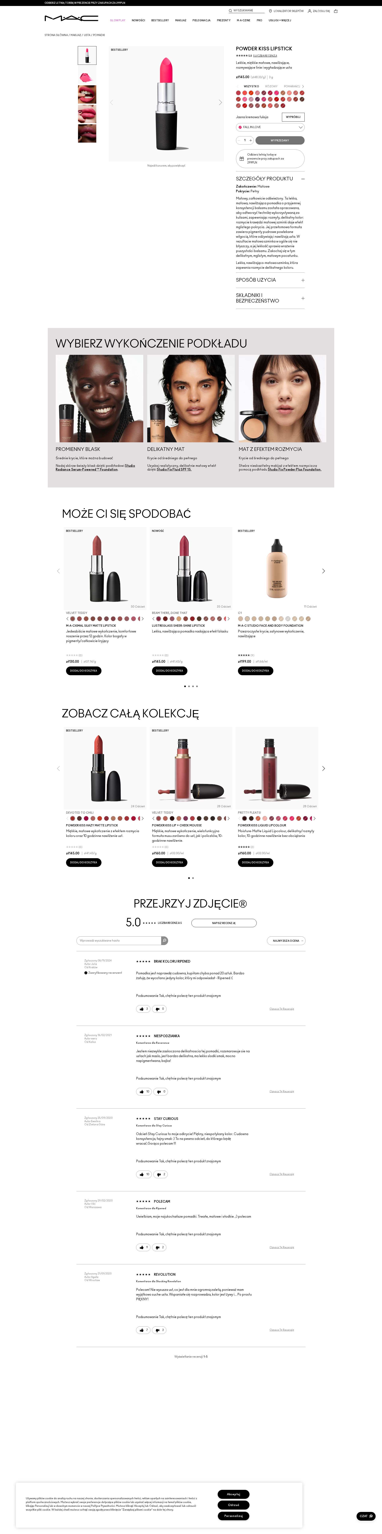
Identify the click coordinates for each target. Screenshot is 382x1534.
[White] (287, 618)
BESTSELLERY (160, 20)
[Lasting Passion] (302, 92)
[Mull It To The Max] (79, 618)
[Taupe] (86, 618)
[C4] (254, 618)
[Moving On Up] (120, 818)
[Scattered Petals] (289, 92)
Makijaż (76, 35)
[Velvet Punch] (263, 99)
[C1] (247, 618)
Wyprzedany (280, 140)
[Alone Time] (219, 618)
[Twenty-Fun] (86, 818)
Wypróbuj (293, 117)
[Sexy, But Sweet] (244, 99)
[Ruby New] (283, 105)
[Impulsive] (283, 92)
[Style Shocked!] (251, 92)
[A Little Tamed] (238, 92)
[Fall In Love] (276, 92)
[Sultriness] (257, 92)
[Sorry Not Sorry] (298, 818)
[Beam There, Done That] (158, 618)
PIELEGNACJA (201, 20)
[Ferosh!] (271, 818)
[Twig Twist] (113, 618)
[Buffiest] (206, 818)
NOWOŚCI (138, 20)
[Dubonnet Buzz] (295, 99)
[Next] (142, 619)
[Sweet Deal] (120, 618)
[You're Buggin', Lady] (244, 105)
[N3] (240, 618)
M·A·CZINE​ (243, 20)
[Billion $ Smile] (291, 818)
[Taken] (219, 818)
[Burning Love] (263, 92)
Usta (87, 35)
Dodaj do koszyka (83, 671)
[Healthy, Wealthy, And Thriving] (251, 105)
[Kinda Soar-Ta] (257, 105)
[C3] (260, 618)
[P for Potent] (257, 99)
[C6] (308, 618)
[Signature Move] (206, 618)
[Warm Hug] (178, 818)
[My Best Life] (99, 818)
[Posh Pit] (185, 618)
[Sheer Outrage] (270, 105)
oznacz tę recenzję (282, 1009)
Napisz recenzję (224, 923)
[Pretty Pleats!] (172, 818)
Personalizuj (233, 1516)
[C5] (267, 618)
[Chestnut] (199, 818)
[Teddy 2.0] (276, 105)
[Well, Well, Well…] (212, 618)
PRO (259, 20)
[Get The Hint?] (133, 618)
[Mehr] (126, 618)
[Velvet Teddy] (72, 618)
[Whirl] (99, 618)
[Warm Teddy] (93, 618)
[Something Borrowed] (185, 818)
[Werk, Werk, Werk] (276, 99)
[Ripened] (251, 99)
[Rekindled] (212, 818)
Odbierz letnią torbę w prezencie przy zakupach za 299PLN (85, 3)
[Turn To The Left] (302, 99)
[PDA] (165, 618)
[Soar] (106, 618)
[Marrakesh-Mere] (263, 105)
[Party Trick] (178, 618)
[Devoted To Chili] (238, 99)
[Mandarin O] (244, 92)
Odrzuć (233, 1505)
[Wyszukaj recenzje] (164, 940)
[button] (366, 1516)
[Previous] (68, 619)
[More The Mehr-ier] (278, 818)
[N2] (294, 618)
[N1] (281, 618)
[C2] (301, 618)
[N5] (274, 618)
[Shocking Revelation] (270, 92)
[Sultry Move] (270, 99)
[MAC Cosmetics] (71, 18)
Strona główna (56, 35)
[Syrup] (172, 618)
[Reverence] (289, 99)
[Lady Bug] (192, 618)
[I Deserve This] (199, 618)
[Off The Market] (113, 818)
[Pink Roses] (264, 818)
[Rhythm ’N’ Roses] (258, 818)
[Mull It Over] (295, 92)
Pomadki (99, 35)
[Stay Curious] (283, 99)
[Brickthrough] (238, 105)
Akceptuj (233, 1494)
